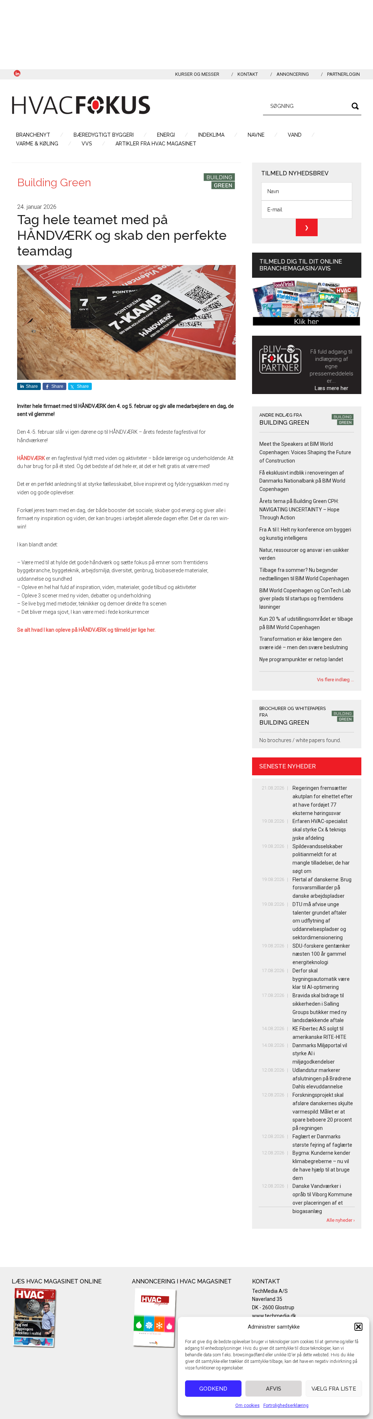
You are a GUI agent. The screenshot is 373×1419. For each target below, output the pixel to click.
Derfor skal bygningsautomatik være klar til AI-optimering (321, 979)
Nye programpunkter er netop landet (301, 659)
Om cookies (247, 1405)
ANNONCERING (292, 74)
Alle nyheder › (340, 1220)
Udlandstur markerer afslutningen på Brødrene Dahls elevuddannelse (321, 1078)
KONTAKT (247, 74)
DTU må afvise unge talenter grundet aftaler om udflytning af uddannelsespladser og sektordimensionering (319, 920)
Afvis (273, 1388)
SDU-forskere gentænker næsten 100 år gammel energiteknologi (321, 954)
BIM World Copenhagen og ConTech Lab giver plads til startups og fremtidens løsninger (305, 599)
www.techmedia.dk (274, 1316)
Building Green (54, 182)
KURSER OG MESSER (197, 74)
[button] (358, 1326)
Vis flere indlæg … (335, 679)
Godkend (213, 1388)
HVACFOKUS (81, 105)
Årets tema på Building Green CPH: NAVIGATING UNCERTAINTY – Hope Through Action (299, 509)
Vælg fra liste (333, 1388)
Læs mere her (331, 388)
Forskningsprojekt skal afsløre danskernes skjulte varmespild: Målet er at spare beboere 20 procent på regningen (322, 1111)
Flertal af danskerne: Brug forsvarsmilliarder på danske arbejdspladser (322, 888)
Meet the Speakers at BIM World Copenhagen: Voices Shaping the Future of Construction (305, 452)
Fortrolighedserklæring (286, 1405)
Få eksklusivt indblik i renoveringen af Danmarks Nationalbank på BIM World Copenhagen (302, 481)
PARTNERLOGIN (343, 74)
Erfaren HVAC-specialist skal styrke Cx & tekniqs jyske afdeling (320, 829)
